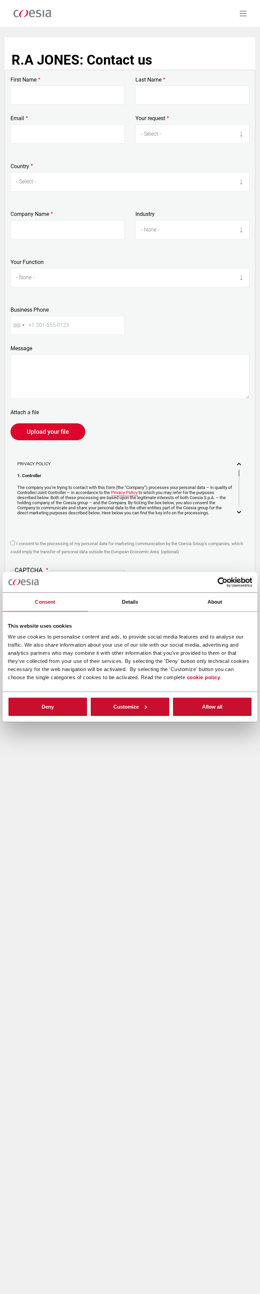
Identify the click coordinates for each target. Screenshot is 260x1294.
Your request (150, 118)
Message (21, 348)
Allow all (212, 706)
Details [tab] (130, 602)
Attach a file (24, 412)
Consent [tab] (45, 602)
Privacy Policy (124, 492)
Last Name (148, 80)
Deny (48, 706)
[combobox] (18, 325)
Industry (145, 214)
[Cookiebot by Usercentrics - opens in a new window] (222, 582)
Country (19, 166)
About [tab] (215, 602)
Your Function (27, 262)
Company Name (29, 214)
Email (17, 118)
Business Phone (29, 310)
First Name (23, 80)
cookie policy (203, 677)
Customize (126, 706)
